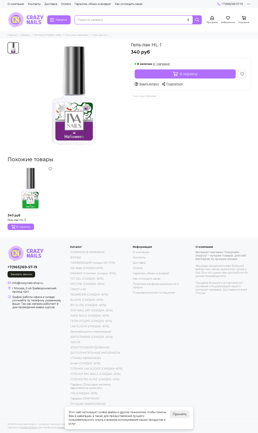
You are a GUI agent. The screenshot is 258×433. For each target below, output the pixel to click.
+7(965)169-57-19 (232, 4)
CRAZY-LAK (78, 289)
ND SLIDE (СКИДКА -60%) (88, 305)
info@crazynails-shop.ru (27, 283)
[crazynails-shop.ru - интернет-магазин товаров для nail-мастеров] (25, 20)
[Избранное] (242, 74)
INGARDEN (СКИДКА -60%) (89, 294)
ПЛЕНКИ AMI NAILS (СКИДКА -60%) (95, 374)
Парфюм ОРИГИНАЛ (85, 398)
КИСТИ (75, 342)
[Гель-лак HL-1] (74, 95)
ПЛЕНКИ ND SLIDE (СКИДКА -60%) (95, 379)
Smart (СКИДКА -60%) (85, 363)
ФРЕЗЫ (75, 257)
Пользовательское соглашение (154, 292)
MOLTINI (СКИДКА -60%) (87, 284)
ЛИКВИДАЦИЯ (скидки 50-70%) (92, 262)
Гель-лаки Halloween (77, 34)
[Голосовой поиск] (188, 19)
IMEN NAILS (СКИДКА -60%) (89, 315)
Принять (180, 414)
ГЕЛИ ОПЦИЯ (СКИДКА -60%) (91, 321)
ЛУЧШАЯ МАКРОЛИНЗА (88, 404)
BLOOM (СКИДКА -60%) (86, 300)
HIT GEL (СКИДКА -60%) (87, 278)
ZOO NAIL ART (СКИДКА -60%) (91, 310)
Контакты (34, 4)
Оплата (66, 4)
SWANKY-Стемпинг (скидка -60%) (93, 273)
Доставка (50, 4)
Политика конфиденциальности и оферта (156, 285)
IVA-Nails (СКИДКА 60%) (47, 34)
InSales (61, 427)
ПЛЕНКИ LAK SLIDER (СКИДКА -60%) (96, 368)
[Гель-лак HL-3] (30, 189)
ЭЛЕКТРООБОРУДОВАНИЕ (89, 347)
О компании (16, 4)
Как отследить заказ (128, 4)
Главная (12, 34)
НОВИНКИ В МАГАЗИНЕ (87, 252)
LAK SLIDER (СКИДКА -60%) (89, 326)
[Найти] (197, 19)
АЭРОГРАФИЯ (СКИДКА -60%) (91, 337)
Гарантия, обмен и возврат (93, 4)
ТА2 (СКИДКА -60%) (83, 393)
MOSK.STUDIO (29, 427)
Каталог (25, 34)
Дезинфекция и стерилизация (90, 331)
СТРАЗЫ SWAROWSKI (85, 358)
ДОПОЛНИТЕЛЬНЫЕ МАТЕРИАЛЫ (95, 352)
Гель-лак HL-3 (17, 220)
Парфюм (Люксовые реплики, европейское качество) (90, 386)
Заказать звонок (21, 274)
